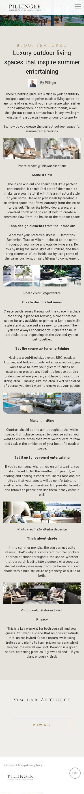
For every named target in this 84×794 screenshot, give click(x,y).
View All (42, 725)
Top (75, 773)
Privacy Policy (34, 765)
